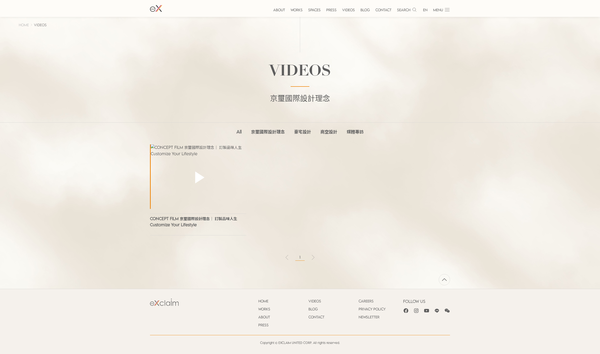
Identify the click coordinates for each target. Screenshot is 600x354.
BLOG (365, 10)
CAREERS (366, 301)
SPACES (314, 10)
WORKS (297, 10)
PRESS (331, 10)
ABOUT (279, 10)
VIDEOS (348, 10)
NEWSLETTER (369, 317)
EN (425, 10)
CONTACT (383, 10)
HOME (24, 25)
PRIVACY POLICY (372, 309)
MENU (438, 10)
